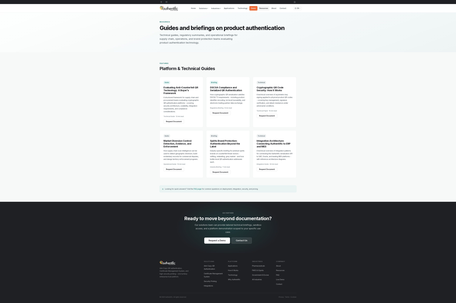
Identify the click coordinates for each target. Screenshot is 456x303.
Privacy (281, 297)
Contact (283, 8)
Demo (253, 8)
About (273, 8)
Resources (263, 8)
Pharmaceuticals (258, 266)
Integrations (208, 286)
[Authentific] (171, 263)
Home (193, 8)
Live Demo (280, 279)
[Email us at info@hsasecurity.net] (166, 2)
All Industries (257, 279)
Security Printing (210, 281)
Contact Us (241, 240)
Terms (287, 297)
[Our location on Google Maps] (161, 2)
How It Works (233, 270)
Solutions (203, 8)
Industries (216, 8)
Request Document (174, 121)
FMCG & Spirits (258, 270)
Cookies (293, 297)
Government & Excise (260, 275)
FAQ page (198, 189)
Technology (242, 8)
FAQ (277, 275)
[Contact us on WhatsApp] (294, 2)
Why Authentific (234, 279)
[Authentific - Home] (173, 8)
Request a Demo (217, 240)
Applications (229, 8)
